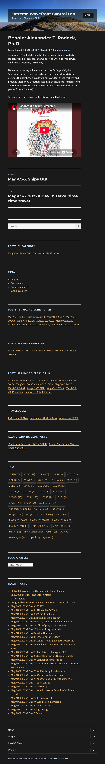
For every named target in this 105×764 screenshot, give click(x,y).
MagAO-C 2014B (36, 388)
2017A (58, 480)
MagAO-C (25, 253)
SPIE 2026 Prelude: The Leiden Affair (31, 594)
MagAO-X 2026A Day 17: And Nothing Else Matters (38, 671)
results (51, 531)
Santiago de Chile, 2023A (43, 418)
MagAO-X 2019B (70, 324)
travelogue (17, 537)
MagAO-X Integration (39, 514)
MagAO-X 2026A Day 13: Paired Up (29, 686)
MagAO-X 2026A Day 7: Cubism (27, 713)
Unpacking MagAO (40, 537)
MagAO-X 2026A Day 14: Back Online (30, 682)
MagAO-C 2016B (24, 384)
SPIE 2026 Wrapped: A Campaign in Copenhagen (37, 591)
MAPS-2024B (18, 526)
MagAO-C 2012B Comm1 (38, 392)
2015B (15, 480)
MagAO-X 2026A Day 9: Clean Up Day (31, 705)
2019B (29, 486)
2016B (43, 480)
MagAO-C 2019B (16, 380)
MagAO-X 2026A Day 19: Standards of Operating (36, 659)
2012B (15, 474)
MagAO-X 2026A (17, 317)
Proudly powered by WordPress (53, 759)
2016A (29, 480)
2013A (29, 474)
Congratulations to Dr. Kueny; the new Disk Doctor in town (43, 602)
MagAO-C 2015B (63, 384)
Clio (56, 253)
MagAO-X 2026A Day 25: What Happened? (33, 633)
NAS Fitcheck (33, 531)
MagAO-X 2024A (25, 320)
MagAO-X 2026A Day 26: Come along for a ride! (36, 629)
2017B (72, 480)
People (12, 750)
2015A (72, 474)
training (65, 531)
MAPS (49, 253)
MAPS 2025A (14, 350)
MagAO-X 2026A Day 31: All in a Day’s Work (34, 610)
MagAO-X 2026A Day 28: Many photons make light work (41, 621)
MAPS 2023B (61, 350)
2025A (62, 497)
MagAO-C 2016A (44, 384)
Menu (88, 15)
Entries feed (17, 283)
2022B (15, 491)
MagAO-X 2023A (45, 320)
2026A (30, 503)
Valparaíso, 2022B (68, 418)
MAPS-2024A (61, 520)
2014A (43, 474)
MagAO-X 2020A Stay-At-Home (43, 324)
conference (48, 503)
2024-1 (44, 491)
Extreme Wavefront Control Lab (43, 13)
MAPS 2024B (30, 350)
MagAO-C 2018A (36, 380)
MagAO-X (45, 50)
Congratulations (61, 50)
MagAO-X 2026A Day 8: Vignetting (29, 709)
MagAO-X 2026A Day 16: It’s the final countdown (37, 675)
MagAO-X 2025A (55, 317)
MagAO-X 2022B (64, 320)
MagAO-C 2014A (55, 388)
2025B (15, 503)
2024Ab (31, 497)
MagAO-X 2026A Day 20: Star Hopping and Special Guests (42, 656)
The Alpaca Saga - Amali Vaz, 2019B (27, 444)
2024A (59, 491)
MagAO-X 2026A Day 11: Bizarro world (31, 698)
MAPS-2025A (40, 526)
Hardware (38, 253)
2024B (47, 497)
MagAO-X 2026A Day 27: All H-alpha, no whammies (38, 625)
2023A (30, 491)
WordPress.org (19, 291)
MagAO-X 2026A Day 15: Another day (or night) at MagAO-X (42, 679)
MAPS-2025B (61, 526)
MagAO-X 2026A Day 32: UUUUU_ (28, 606)
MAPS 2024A (46, 350)
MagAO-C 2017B (55, 380)
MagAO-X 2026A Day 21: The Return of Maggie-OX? (38, 652)
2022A (59, 486)
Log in (14, 279)
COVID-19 (41, 509)
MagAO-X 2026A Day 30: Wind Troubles (32, 614)
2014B (57, 474)
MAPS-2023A (18, 520)
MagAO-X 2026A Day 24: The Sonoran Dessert (35, 636)
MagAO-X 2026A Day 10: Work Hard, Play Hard (36, 701)
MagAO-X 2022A (16, 324)
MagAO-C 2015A (16, 388)
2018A (15, 486)
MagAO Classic (16, 743)
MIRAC (15, 531)
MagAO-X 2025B (36, 317)
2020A (44, 486)
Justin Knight (15, 50)
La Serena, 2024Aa (18, 418)
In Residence (18, 598)
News (11, 730)
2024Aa (15, 497)
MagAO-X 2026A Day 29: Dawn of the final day (35, 617)
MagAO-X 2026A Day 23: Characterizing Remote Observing (42, 640)
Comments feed (19, 287)
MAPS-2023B (39, 520)
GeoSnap (57, 509)
